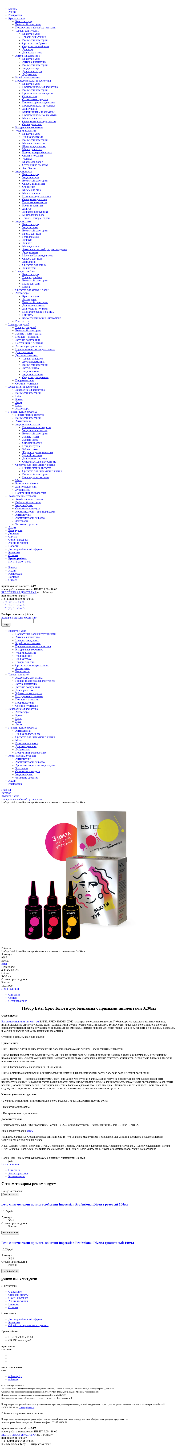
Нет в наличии (10, 988)
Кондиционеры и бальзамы (38, 111)
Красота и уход (17, 18)
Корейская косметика (28, 77)
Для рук (27, 239)
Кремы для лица (32, 189)
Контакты (14, 552)
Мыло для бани (31, 283)
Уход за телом (23, 221)
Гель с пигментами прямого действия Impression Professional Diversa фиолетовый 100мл (67, 1243)
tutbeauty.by (15, 1376)
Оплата (12, 536)
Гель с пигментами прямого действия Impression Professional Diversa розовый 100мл (64, 1204)
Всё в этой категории (28, 24)
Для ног (27, 243)
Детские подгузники (27, 339)
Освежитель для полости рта (39, 461)
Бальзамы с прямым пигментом (20, 1021)
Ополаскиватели (32, 442)
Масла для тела (31, 246)
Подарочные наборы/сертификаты (35, 27)
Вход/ (4, 617)
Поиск (6, 624)
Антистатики (23, 514)
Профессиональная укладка (38, 105)
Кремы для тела (31, 233)
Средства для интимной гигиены (35, 464)
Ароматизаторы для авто (30, 517)
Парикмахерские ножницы (38, 311)
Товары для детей (18, 324)
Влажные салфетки (26, 483)
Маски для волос (32, 118)
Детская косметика (26, 355)
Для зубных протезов (34, 458)
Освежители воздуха (27, 508)
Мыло (18, 480)
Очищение (28, 186)
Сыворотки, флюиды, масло (39, 121)
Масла (26, 286)
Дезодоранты (30, 252)
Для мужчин (29, 108)
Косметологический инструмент (41, 317)
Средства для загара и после (32, 289)
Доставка (13, 533)
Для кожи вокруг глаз (35, 211)
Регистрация (15, 617)
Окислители (29, 96)
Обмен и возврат (18, 539)
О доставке (15, 1291)
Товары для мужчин (27, 30)
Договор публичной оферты (25, 549)
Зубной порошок (32, 455)
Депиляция (28, 261)
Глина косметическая (34, 202)
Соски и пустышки (26, 383)
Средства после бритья (35, 46)
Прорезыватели (24, 380)
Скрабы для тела (32, 258)
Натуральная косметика (29, 127)
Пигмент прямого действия (38, 102)
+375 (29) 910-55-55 (13, 601)
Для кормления (24, 352)
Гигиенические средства (22, 411)
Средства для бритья (34, 43)
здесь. (30, 1130)
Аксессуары (22, 292)
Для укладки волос (33, 305)
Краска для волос (32, 161)
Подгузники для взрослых (30, 492)
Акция (12, 527)
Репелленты (22, 321)
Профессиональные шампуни (39, 114)
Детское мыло (30, 367)
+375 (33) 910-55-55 (13, 604)
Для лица (27, 49)
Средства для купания (35, 377)
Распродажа (15, 15)
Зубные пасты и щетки (28, 333)
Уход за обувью (24, 505)
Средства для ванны (34, 264)
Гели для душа (30, 236)
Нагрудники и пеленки (29, 342)
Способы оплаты (18, 1294)
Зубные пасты (30, 436)
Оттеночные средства (35, 99)
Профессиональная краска (37, 93)
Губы (18, 396)
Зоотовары (21, 520)
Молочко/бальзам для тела (37, 255)
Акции (12, 11)
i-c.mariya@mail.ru (26, 1407)
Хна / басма (29, 168)
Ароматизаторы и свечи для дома (35, 511)
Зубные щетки (30, 439)
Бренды (12, 8)
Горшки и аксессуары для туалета (35, 349)
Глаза (18, 405)
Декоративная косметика (23, 386)
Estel (4, 963)
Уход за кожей (30, 371)
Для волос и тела (32, 52)
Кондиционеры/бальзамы (37, 152)
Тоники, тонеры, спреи (36, 218)
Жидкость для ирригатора (37, 452)
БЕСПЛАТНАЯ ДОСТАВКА (19, 592)
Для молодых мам (26, 486)
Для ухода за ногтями (35, 308)
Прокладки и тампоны (35, 477)
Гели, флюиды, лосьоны (36, 196)
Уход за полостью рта (28, 424)
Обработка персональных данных (28, 1325)
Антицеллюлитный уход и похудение (44, 249)
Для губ (26, 208)
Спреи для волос (32, 124)
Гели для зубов (31, 446)
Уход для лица (30, 68)
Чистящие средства (26, 524)
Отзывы (13, 555)
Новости (13, 545)
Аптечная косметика (27, 55)
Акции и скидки (18, 542)
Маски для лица (31, 193)
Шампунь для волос (34, 146)
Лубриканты (29, 74)
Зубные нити (30, 449)
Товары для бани (25, 271)
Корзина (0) (30, 617)
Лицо (18, 402)
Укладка (27, 158)
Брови (19, 399)
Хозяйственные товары (22, 495)
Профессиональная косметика (33, 80)
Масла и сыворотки (34, 143)
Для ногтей (29, 267)
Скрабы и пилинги (33, 183)
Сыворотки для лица (34, 199)
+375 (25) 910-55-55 (13, 608)
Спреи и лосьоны (32, 155)
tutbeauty (13, 1379)
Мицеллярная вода (33, 214)
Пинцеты (27, 314)
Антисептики (23, 421)
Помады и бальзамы (27, 336)
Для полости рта (32, 71)
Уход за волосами (25, 130)
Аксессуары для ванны (29, 346)
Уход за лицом (23, 171)
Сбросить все (10, 1194)
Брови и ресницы (32, 205)
